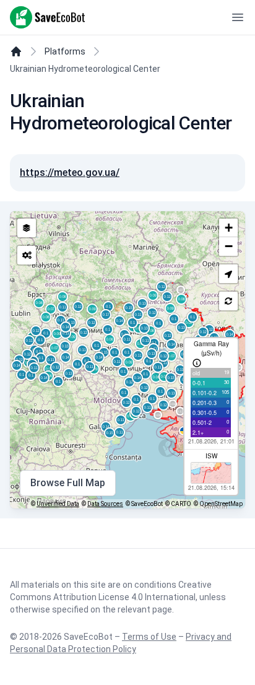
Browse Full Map (67, 483)
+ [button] (229, 227)
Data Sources (105, 503)
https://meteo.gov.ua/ (69, 172)
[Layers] (26, 228)
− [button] (229, 246)
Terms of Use (149, 637)
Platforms (65, 51)
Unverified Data (58, 503)
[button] (228, 273)
